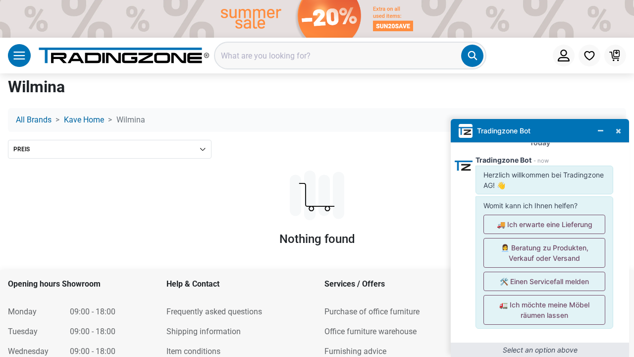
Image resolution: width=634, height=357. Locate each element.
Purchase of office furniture (372, 311)
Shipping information (203, 331)
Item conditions (193, 351)
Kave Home (84, 119)
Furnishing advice (355, 351)
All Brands (34, 119)
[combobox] (350, 55)
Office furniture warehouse (370, 331)
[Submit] (472, 56)
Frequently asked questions (214, 311)
